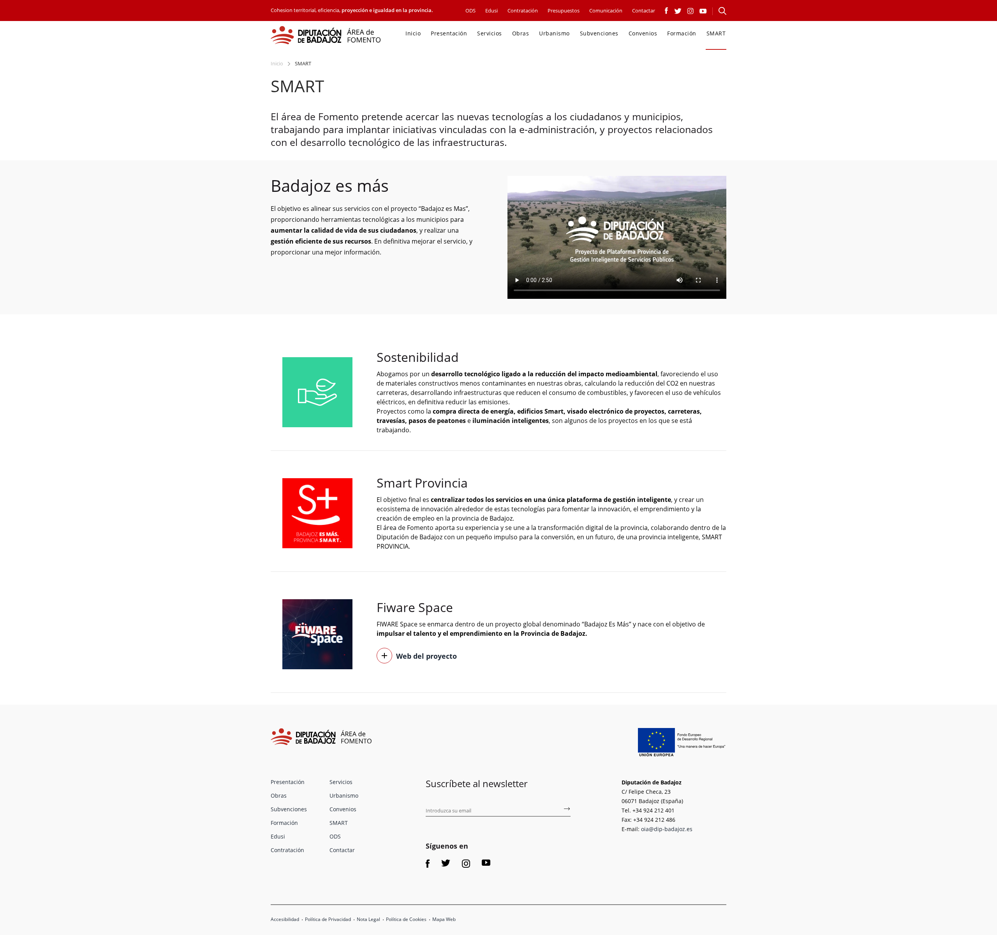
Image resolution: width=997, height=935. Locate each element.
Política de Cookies (406, 919)
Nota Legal (368, 919)
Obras (520, 33)
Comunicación (605, 10)
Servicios (489, 33)
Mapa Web (444, 919)
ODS (470, 10)
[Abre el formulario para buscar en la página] (722, 11)
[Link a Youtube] (703, 10)
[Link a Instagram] (690, 10)
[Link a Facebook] (667, 10)
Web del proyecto (426, 656)
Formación (681, 33)
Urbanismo (554, 33)
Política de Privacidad (328, 919)
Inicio (413, 33)
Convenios (643, 33)
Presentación (449, 33)
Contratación (522, 10)
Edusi (491, 10)
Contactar (643, 10)
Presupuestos (564, 10)
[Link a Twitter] (678, 10)
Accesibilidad (285, 919)
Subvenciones (599, 33)
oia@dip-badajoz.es (666, 829)
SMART (716, 33)
